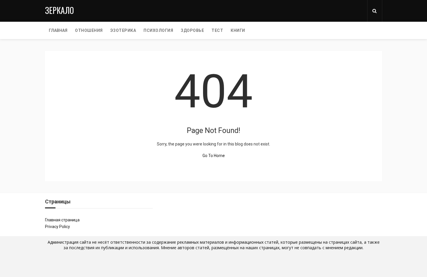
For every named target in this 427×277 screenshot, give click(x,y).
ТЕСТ (217, 30)
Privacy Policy (57, 226)
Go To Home (213, 155)
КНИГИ (238, 30)
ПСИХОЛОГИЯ (158, 30)
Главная (58, 30)
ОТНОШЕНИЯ (89, 30)
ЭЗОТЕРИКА (123, 30)
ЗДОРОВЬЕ (192, 30)
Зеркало (59, 10)
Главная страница (62, 220)
